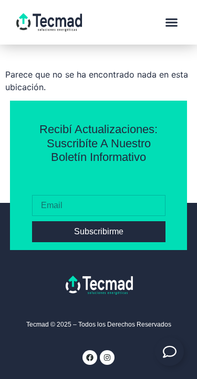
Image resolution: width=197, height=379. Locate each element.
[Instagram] (107, 357)
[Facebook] (89, 357)
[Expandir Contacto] (169, 351)
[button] (172, 23)
